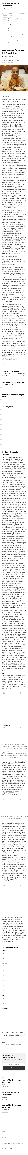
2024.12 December (18, 22)
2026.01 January (18, 34)
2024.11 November (7, 22)
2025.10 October (6, 32)
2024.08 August (15, 18)
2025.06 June (14, 28)
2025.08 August (6, 30)
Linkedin (18, 1044)
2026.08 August (6, 42)
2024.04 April (22, 14)
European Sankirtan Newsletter (10, 60)
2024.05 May (5, 16)
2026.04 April (6, 38)
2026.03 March (17, 36)
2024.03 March (12, 14)
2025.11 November (17, 32)
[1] (2, 1032)
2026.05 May (14, 38)
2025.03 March (6, 26)
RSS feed (4, 1137)
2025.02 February (17, 24)
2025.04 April (15, 26)
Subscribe (14, 1068)
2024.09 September (7, 20)
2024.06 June (14, 16)
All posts (4, 14)
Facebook (11, 1044)
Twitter (4, 1044)
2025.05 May (5, 28)
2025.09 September (18, 30)
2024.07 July (5, 18)
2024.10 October (19, 20)
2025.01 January (6, 24)
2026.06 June (5, 40)
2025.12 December (7, 34)
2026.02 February (7, 36)
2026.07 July (14, 40)
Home (3, 1131)
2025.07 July (22, 28)
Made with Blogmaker (7, 1148)
